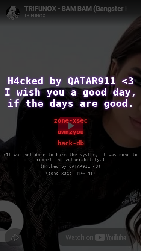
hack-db (71, 143)
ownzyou (71, 131)
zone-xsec (71, 120)
